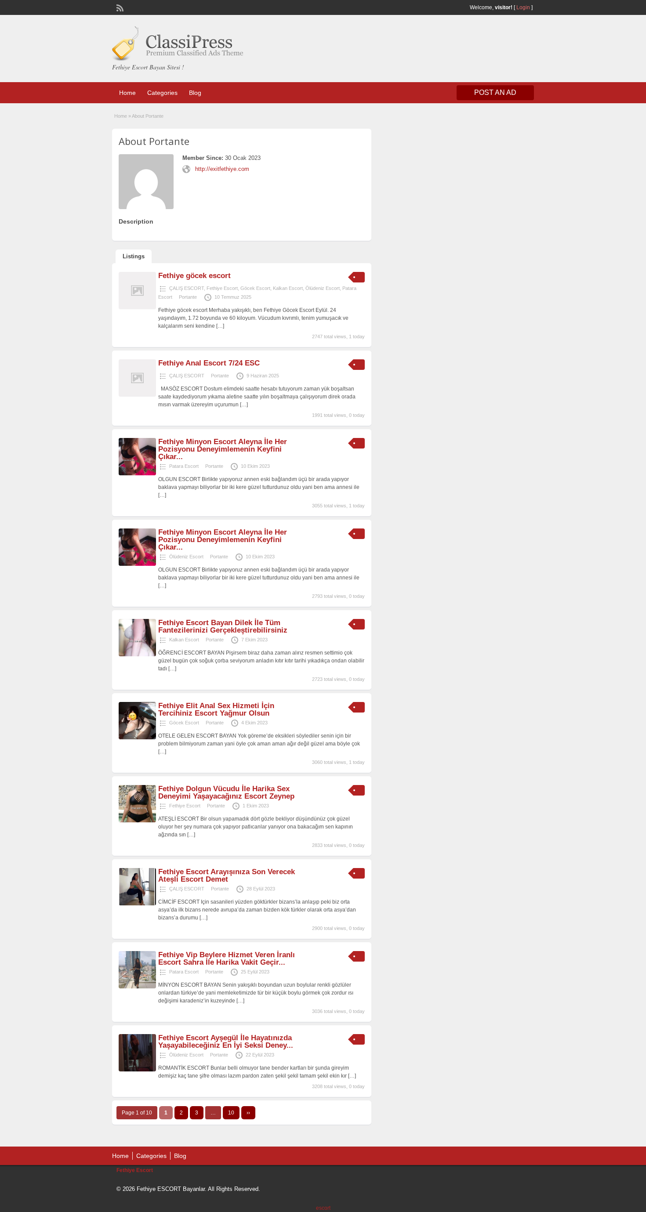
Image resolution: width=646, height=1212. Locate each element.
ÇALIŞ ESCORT (186, 288)
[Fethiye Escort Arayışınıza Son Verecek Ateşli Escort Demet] (137, 904)
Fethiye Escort (222, 288)
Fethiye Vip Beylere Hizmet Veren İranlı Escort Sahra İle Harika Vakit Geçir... (226, 958)
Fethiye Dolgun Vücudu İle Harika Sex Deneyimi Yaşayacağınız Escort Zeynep (226, 792)
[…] (220, 326)
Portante (188, 297)
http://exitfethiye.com (222, 169)
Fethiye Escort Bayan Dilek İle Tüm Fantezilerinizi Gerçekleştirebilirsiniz (222, 626)
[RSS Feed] (119, 7)
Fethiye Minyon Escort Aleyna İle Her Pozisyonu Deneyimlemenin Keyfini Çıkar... (222, 449)
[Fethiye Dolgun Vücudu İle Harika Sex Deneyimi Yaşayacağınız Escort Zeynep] (137, 821)
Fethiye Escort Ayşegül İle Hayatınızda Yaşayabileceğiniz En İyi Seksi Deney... (225, 1041)
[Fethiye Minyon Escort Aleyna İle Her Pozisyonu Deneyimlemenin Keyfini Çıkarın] (137, 473)
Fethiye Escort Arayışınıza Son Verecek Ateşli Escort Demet (226, 875)
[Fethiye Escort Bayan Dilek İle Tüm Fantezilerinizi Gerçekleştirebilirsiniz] (137, 654)
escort (323, 1208)
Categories (162, 92)
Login (523, 7)
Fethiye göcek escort (194, 275)
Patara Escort (184, 466)
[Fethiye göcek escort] (137, 307)
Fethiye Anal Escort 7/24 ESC (209, 363)
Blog (195, 92)
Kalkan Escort (288, 288)
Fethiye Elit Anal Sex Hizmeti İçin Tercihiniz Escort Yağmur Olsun (216, 709)
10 (231, 1113)
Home (127, 92)
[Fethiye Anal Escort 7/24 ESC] (137, 395)
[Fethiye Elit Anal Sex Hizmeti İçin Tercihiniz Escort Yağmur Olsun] (137, 737)
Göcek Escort (255, 288)
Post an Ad (495, 92)
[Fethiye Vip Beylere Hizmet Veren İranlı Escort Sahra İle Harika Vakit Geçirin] (137, 987)
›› (248, 1113)
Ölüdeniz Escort (322, 288)
